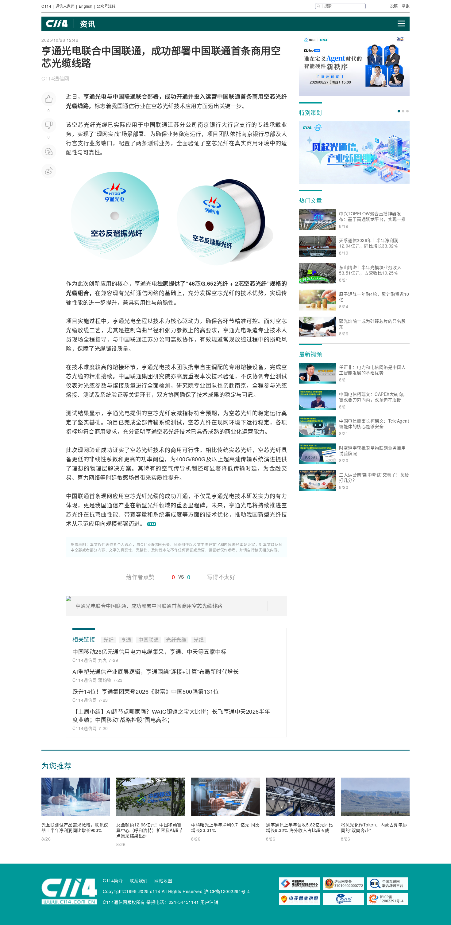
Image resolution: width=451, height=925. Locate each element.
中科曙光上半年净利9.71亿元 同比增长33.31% (225, 827)
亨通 (89, 96)
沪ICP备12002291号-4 (227, 891)
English (86, 6)
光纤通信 (136, 293)
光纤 (168, 106)
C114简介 (113, 880)
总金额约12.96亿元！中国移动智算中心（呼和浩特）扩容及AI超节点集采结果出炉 (149, 830)
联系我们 (139, 880)
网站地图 (163, 880)
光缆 (102, 124)
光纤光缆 (176, 640)
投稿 (394, 5)
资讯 (87, 23)
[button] (399, 111)
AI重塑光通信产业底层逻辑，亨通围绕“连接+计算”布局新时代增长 (155, 671)
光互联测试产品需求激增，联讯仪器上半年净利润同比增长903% (74, 827)
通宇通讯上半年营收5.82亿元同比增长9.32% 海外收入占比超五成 (299, 827)
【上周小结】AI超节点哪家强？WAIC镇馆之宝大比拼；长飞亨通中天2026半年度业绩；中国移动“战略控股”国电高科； (171, 715)
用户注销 (209, 902)
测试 (153, 143)
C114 (46, 6)
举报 (406, 5)
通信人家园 (65, 6)
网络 (153, 293)
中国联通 (124, 96)
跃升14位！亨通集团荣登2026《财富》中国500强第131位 (145, 691)
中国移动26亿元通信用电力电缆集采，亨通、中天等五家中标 (149, 651)
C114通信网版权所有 (124, 902)
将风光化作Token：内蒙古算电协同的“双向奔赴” (374, 827)
